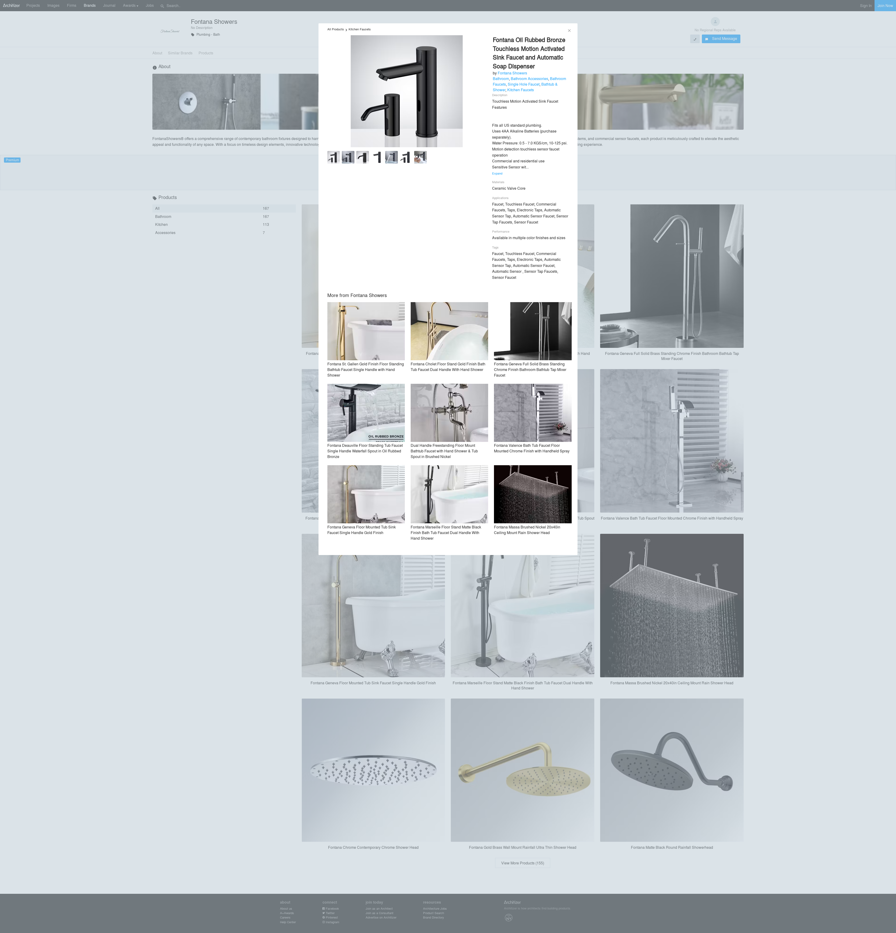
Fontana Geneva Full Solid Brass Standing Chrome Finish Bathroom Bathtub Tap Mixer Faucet (530, 369)
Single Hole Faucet (523, 84)
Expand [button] (497, 173)
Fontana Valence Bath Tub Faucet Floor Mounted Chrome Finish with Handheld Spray (532, 448)
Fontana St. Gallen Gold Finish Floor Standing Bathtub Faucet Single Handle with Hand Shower (365, 369)
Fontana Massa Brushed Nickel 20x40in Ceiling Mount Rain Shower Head (527, 529)
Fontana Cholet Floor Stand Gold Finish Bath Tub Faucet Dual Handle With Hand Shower (448, 366)
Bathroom (501, 78)
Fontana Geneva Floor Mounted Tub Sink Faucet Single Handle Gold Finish (361, 529)
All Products (335, 29)
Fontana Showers (512, 73)
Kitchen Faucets (360, 29)
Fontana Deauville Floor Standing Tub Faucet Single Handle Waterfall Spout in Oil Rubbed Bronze (365, 451)
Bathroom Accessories (529, 78)
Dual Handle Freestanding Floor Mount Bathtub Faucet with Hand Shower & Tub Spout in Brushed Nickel (444, 451)
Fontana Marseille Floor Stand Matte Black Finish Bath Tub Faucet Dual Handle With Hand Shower (446, 532)
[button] (333, 158)
